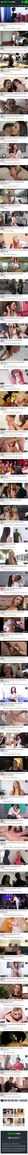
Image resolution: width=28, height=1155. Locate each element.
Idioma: (14, 1138)
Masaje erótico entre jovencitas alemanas (15, 431)
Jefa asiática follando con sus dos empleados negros (13, 589)
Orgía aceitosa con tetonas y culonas (14, 522)
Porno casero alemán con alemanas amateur (13, 1048)
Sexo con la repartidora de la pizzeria (13, 273)
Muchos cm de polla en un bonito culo (14, 612)
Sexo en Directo (6, 5)
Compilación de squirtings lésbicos (13, 454)
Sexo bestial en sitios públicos (11, 207)
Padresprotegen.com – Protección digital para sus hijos (14, 1148)
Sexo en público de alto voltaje (12, 205)
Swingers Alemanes (9, 479)
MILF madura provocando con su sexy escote (14, 750)
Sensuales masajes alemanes (11, 433)
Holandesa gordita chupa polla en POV (14, 115)
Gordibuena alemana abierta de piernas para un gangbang (14, 773)
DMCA (24, 1146)
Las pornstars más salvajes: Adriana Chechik (13, 1003)
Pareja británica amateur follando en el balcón (14, 363)
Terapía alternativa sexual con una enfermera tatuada (13, 704)
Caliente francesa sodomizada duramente (15, 566)
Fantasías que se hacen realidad (12, 499)
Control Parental (17, 1151)
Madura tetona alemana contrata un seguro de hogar (15, 250)
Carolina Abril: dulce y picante (11, 139)
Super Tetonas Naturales (10, 752)
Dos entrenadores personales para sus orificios (14, 797)
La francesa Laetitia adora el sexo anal (14, 318)
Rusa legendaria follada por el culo (13, 296)
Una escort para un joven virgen (12, 1071)
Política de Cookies (10, 1146)
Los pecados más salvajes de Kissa (12, 341)
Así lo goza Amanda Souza (10, 387)
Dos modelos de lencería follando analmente (13, 70)
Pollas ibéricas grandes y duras (12, 728)
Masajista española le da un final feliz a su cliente (15, 911)
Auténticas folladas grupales (11, 523)
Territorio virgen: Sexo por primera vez (13, 1073)
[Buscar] (22, 2)
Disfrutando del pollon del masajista (13, 727)
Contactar (4, 1145)
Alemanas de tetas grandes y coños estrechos (13, 634)
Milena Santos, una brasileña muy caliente (13, 613)
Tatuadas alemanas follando (11, 867)
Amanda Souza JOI (9, 386)
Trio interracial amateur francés (12, 888)
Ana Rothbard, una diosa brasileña (12, 49)
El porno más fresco (9, 229)
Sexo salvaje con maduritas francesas (13, 319)
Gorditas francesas (9, 889)
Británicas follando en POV (11, 365)
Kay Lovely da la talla (9, 935)
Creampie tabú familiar (10, 544)
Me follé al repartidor (9, 275)
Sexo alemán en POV (9, 1051)
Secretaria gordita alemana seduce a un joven (14, 24)
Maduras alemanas (9, 253)
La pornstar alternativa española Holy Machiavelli (13, 706)
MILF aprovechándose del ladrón (12, 866)
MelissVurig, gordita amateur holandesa (13, 117)
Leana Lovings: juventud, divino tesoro (13, 501)
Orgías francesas (9, 72)
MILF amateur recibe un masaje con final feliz (14, 843)
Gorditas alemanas (9, 27)
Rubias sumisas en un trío (10, 1094)
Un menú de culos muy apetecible (13, 340)
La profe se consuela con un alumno (13, 820)
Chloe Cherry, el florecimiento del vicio (13, 1027)
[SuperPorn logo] (9, 2)
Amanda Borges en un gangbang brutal (14, 978)
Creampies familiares (9, 161)
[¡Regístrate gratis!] (26, 2)
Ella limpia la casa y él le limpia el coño (14, 228)
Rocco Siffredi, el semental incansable (13, 297)
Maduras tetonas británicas (11, 659)
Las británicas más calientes (11, 957)
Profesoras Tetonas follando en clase (13, 821)
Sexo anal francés (9, 567)
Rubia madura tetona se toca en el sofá (14, 657)
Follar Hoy (15, 5)
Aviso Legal (18, 1145)
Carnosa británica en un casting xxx (13, 956)
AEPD (22, 1151)
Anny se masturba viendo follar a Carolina (15, 138)
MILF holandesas (8, 845)
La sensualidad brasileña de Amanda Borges (13, 980)
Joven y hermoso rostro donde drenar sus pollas (15, 1025)
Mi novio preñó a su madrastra (12, 160)
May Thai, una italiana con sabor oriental (13, 591)
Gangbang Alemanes (9, 776)
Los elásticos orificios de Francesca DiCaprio (13, 95)
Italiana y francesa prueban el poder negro (15, 93)
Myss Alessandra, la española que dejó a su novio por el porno (13, 913)
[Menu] (2, 2)
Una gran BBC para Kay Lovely (12, 934)
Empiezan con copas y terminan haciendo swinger (15, 476)
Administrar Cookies (18, 1146)
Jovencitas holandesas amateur (12, 682)
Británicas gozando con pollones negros (13, 185)
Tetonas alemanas (9, 637)
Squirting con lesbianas (10, 455)
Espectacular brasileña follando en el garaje (15, 47)
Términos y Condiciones (11, 1145)
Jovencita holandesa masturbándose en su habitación (15, 680)
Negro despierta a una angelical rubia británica (14, 182)
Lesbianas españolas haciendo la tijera (13, 411)
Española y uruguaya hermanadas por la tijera (14, 408)
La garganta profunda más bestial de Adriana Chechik (13, 1001)
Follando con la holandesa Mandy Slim (13, 1095)
